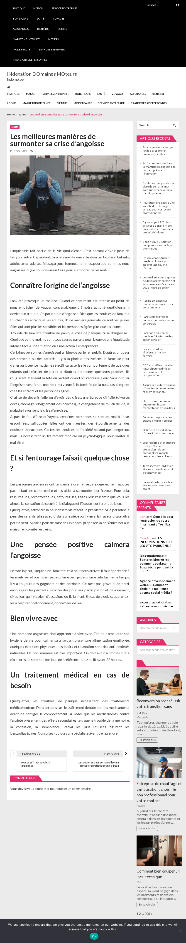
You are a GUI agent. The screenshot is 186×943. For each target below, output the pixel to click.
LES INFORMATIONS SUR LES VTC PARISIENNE (156, 542)
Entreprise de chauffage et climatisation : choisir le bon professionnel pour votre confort (159, 792)
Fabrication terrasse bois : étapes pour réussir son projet (158, 485)
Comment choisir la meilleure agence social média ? (156, 588)
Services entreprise (64, 8)
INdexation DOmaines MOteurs (42, 73)
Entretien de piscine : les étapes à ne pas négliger (157, 418)
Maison (38, 8)
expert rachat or (152, 602)
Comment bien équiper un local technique (158, 874)
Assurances (21, 28)
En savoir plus (147, 740)
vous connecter (38, 788)
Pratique (19, 8)
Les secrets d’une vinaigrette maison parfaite (154, 352)
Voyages (58, 18)
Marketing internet (26, 39)
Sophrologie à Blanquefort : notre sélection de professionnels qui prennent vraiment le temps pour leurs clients (159, 449)
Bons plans (20, 18)
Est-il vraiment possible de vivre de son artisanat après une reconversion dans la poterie (159, 188)
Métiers (53, 39)
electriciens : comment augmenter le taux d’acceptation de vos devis (159, 404)
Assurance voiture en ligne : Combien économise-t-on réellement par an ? (159, 388)
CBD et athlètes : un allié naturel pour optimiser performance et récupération (158, 370)
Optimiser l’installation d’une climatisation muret (158, 431)
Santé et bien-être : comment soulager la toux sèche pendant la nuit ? (156, 565)
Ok (94, 936)
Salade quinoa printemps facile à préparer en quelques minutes (158, 150)
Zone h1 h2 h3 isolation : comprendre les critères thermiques (157, 245)
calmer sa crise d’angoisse (63, 640)
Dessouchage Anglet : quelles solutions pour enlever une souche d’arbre (156, 263)
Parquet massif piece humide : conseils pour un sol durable (158, 320)
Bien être (43, 28)
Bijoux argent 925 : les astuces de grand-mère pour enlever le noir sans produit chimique (158, 227)
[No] (180, 931)
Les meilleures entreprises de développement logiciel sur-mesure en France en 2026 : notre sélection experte (159, 284)
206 (147, 913)
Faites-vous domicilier (157, 606)
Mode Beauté (21, 49)
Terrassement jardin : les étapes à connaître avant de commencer (158, 469)
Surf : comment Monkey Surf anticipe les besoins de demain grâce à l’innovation (159, 168)
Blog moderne (150, 556)
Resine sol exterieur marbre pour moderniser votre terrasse (158, 304)
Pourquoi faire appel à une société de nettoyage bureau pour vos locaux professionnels (159, 208)
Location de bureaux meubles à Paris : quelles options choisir (158, 336)
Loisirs (62, 28)
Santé (40, 18)
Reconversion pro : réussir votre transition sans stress (159, 706)
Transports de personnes (30, 59)
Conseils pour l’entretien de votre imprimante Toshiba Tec (157, 522)
